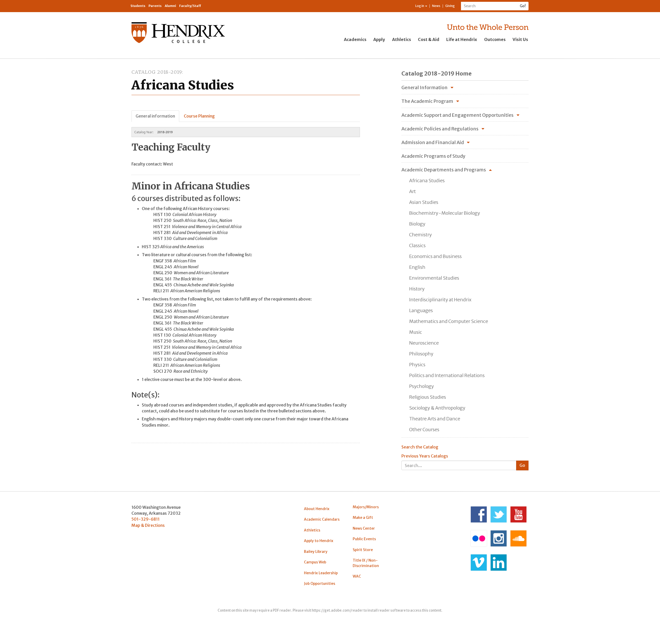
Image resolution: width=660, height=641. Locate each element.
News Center (364, 528)
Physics (417, 365)
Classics (417, 245)
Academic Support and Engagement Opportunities (457, 115)
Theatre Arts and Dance (434, 419)
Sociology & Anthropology (437, 408)
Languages (421, 310)
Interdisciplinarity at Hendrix (440, 300)
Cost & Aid (428, 39)
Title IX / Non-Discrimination (366, 563)
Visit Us (520, 39)
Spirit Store (363, 549)
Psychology (421, 386)
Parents (155, 6)
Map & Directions (148, 525)
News (436, 6)
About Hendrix (316, 508)
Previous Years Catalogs (424, 456)
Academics (355, 39)
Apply (379, 39)
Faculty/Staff (190, 6)
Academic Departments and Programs (443, 170)
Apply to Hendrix (318, 540)
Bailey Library (315, 551)
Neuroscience (424, 343)
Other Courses (424, 429)
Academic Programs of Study (433, 156)
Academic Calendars (322, 519)
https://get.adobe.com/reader (337, 610)
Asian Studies (423, 202)
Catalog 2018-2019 (156, 72)
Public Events (364, 539)
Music (415, 332)
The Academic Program (427, 101)
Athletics (401, 39)
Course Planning (199, 116)
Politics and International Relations (447, 375)
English (417, 267)
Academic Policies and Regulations (439, 129)
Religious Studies (427, 397)
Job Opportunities (319, 583)
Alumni (170, 6)
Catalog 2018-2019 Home (436, 73)
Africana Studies (427, 181)
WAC (357, 576)
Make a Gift (363, 517)
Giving (450, 6)
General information (155, 116)
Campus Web (315, 562)
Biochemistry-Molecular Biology (444, 213)
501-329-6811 (145, 519)
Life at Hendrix (461, 39)
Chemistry (420, 235)
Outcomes (495, 39)
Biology (417, 224)
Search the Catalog (419, 446)
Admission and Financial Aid (432, 142)
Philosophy (421, 354)
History (417, 289)
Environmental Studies (434, 278)
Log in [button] (420, 6)
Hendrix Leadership (321, 573)
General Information (424, 87)
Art (412, 191)
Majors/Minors (366, 507)
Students (137, 6)
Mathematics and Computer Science (448, 321)
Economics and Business (435, 256)
